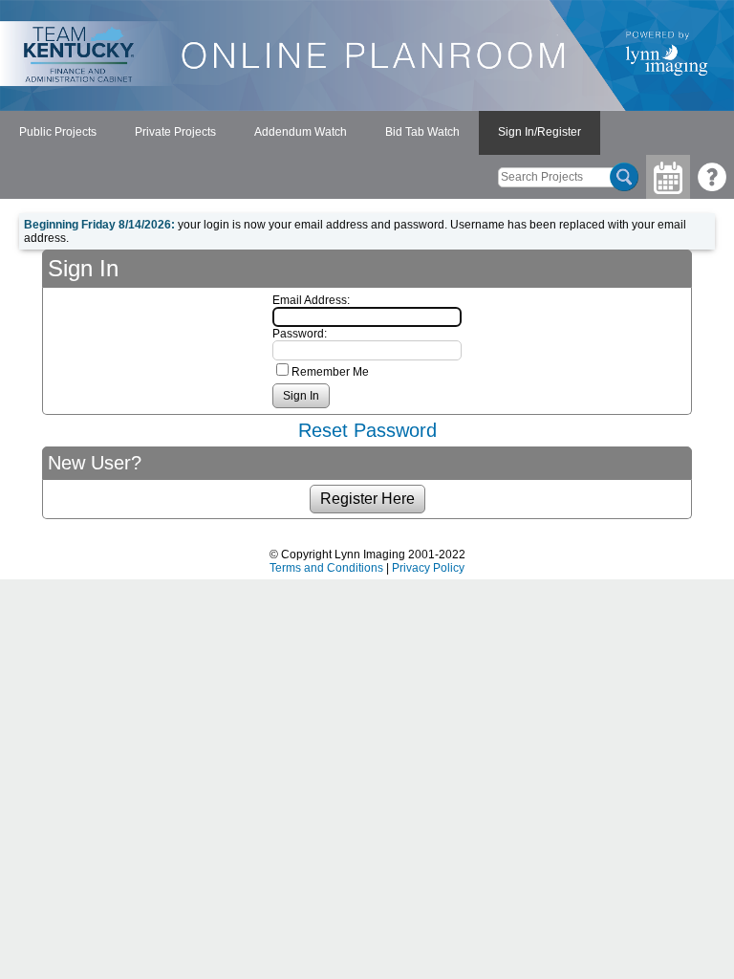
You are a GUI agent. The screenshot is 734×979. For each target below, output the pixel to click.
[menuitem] (58, 133)
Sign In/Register (539, 132)
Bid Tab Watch (422, 132)
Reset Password (367, 430)
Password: (299, 333)
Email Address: (311, 300)
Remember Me (330, 372)
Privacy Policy (428, 568)
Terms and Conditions (326, 568)
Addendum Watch (300, 132)
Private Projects (175, 132)
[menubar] (300, 133)
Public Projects (58, 132)
